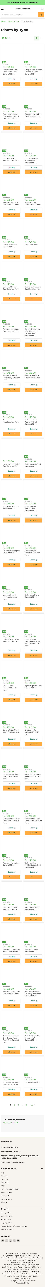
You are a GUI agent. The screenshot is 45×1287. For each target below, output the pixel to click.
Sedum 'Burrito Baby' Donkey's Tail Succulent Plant (33, 821)
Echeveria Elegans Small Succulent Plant (10, 288)
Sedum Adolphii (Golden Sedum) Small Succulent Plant (33, 865)
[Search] (41, 14)
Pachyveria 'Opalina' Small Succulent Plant (10, 908)
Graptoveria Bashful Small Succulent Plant (32, 204)
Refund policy (5, 1196)
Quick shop (11, 79)
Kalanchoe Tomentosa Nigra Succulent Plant (11, 421)
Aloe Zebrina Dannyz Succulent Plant (32, 908)
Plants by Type (13, 21)
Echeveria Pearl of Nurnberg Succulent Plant (10, 597)
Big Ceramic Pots (22, 1272)
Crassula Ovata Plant (32, 1082)
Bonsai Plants (37, 1258)
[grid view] (36, 38)
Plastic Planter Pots (23, 1274)
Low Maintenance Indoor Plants (12, 1267)
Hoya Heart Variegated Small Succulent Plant (11, 465)
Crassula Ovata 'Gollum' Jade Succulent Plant (11, 1083)
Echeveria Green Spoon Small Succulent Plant (11, 330)
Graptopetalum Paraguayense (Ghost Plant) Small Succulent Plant (33, 642)
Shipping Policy (6, 1223)
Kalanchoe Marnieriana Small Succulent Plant (33, 115)
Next (32, 1105)
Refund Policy (6, 1219)
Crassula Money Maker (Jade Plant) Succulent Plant (11, 821)
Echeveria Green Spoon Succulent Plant (11, 552)
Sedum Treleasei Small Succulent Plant (11, 246)
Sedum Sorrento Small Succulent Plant (33, 465)
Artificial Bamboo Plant (22, 1278)
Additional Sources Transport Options (14, 1226)
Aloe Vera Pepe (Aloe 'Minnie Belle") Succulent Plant (32, 1038)
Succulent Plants (6, 1258)
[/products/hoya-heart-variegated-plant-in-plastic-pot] (11, 449)
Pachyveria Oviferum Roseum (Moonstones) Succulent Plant (33, 993)
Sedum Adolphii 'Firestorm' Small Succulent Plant (31, 422)
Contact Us (5, 1183)
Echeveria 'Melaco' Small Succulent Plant (10, 159)
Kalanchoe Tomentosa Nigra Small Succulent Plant (33, 776)
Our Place (4, 1179)
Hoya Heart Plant (31, 245)
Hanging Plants (21, 1253)
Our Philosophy (6, 1199)
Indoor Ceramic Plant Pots (12, 1265)
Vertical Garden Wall (8, 1274)
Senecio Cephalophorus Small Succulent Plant (11, 992)
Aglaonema (18, 1256)
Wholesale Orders (7, 1229)
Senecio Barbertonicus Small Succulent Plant (33, 288)
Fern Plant (28, 1256)
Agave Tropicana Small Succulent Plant (33, 687)
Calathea (27, 1258)
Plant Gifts (21, 1260)
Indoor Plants (10, 1253)
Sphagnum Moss (15, 1262)
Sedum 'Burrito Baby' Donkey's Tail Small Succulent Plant (10, 72)
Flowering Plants (27, 1262)
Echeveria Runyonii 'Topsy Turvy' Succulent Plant (11, 378)
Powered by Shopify (22, 1283)
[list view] (41, 38)
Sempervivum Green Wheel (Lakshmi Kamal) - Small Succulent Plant (32, 332)
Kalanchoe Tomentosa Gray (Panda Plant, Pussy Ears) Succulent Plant (11, 1039)
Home (3, 21)
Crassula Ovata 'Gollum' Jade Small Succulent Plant (11, 776)
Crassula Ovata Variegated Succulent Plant (32, 732)
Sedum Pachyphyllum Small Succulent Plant (11, 640)
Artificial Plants (36, 1274)
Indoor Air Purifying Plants (32, 1267)
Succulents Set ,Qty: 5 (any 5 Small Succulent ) (11, 732)
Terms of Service (6, 1193)
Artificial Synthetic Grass (30, 1276)
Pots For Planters (30, 1269)
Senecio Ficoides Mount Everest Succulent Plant (11, 950)
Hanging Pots (34, 1272)
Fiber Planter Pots (9, 1272)
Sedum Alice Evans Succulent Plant (32, 596)
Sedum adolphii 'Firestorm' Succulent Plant (32, 553)
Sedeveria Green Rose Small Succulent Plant (11, 204)
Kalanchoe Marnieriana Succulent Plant (11, 864)
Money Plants (11, 1260)
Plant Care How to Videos (10, 1189)
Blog (2, 1173)
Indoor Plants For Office (15, 1269)
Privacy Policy (5, 1213)
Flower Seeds (31, 1260)
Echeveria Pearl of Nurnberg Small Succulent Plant (31, 160)
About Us (4, 1176)
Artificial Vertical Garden (12, 1276)
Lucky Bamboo (8, 1256)
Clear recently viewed (10, 1123)
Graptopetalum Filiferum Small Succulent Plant (30, 508)
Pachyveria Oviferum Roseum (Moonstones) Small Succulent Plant (11, 116)
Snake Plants (33, 1253)
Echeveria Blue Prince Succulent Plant (11, 507)
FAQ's (3, 1186)
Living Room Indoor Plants (30, 1265)
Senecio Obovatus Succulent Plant (31, 950)
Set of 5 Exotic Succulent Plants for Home (10, 688)
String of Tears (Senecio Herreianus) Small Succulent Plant (33, 72)
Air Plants (36, 1256)
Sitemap (4, 1202)
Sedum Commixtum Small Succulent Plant (32, 377)
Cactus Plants (18, 1258)
